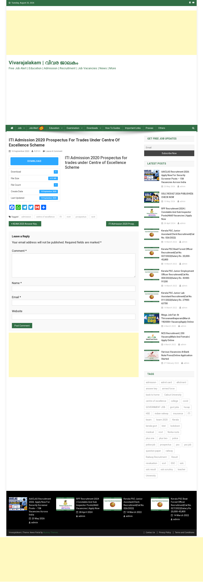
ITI (61, 217)
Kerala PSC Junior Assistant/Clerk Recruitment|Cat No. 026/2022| (177, 234)
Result (174, 457)
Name (17, 283)
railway (169, 451)
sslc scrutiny (167, 469)
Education (54, 128)
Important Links (133, 128)
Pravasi (149, 128)
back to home (153, 394)
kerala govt (151, 426)
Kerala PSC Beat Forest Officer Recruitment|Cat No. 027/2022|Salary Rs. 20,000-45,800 (177, 254)
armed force (168, 388)
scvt (93, 217)
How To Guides (112, 128)
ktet (164, 426)
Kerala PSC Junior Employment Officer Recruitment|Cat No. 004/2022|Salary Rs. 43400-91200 (177, 276)
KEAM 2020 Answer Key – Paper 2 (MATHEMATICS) (27, 224)
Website (17, 311)
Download (34, 161)
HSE (148, 413)
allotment (181, 382)
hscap (187, 407)
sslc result (151, 469)
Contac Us (150, 532)
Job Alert (34, 128)
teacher (181, 469)
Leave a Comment (54, 151)
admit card (166, 382)
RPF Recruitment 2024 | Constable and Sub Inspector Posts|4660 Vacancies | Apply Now (176, 213)
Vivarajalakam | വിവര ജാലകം (43, 63)
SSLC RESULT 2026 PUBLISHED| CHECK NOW (177, 195)
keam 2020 (162, 419)
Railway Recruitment (156, 457)
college (174, 401)
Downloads (92, 128)
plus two (163, 438)
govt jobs (174, 407)
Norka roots (173, 432)
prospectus (81, 217)
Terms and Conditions (184, 532)
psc (178, 444)
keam (149, 419)
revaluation (151, 463)
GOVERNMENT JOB (155, 407)
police (175, 438)
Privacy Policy (165, 532)
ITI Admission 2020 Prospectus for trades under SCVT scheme (124, 224)
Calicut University (172, 394)
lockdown (175, 426)
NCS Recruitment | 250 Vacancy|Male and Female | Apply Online (175, 337)
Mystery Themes (50, 532)
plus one (150, 438)
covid (185, 401)
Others (161, 128)
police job (150, 444)
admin (37, 151)
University (151, 475)
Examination (73, 128)
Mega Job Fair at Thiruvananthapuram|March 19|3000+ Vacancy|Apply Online (177, 318)
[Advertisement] (101, 32)
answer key (151, 388)
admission (26, 217)
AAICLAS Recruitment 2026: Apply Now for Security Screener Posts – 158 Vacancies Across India (175, 176)
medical (150, 432)
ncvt (69, 217)
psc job (187, 444)
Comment (19, 250)
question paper (153, 451)
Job (20, 128)
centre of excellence (45, 217)
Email (16, 297)
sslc (182, 463)
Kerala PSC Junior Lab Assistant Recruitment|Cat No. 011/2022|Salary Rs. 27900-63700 (176, 298)
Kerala (175, 419)
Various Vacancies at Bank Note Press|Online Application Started (176, 355)
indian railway (161, 413)
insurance (178, 413)
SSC (173, 463)
